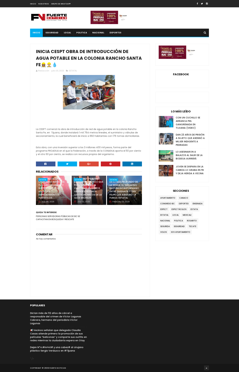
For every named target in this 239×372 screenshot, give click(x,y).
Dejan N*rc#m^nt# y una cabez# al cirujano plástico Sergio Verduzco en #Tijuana (56, 349)
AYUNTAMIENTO (167, 197)
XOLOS (163, 232)
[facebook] (197, 3)
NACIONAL (98, 32)
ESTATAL (73, 70)
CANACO (183, 197)
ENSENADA (197, 203)
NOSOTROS (43, 4)
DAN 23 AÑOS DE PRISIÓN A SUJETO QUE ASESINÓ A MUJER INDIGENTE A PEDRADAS (190, 140)
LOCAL (67, 32)
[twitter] (202, 3)
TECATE (192, 226)
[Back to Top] (206, 367)
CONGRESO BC (167, 203)
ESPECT (163, 209)
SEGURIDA (165, 226)
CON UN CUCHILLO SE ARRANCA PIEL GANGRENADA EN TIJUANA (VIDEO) (188, 122)
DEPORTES (115, 32)
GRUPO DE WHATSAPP (61, 4)
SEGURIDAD (52, 32)
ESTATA (194, 209)
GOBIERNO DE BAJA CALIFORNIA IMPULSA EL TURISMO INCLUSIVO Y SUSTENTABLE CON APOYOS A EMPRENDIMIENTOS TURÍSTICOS (51, 188)
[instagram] (207, 3)
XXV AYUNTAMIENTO (180, 232)
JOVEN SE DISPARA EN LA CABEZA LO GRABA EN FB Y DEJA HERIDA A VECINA (190, 170)
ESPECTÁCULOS (179, 209)
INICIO (33, 4)
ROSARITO (192, 220)
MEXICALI (187, 215)
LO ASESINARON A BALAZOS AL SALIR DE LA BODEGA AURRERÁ (189, 155)
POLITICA (81, 32)
